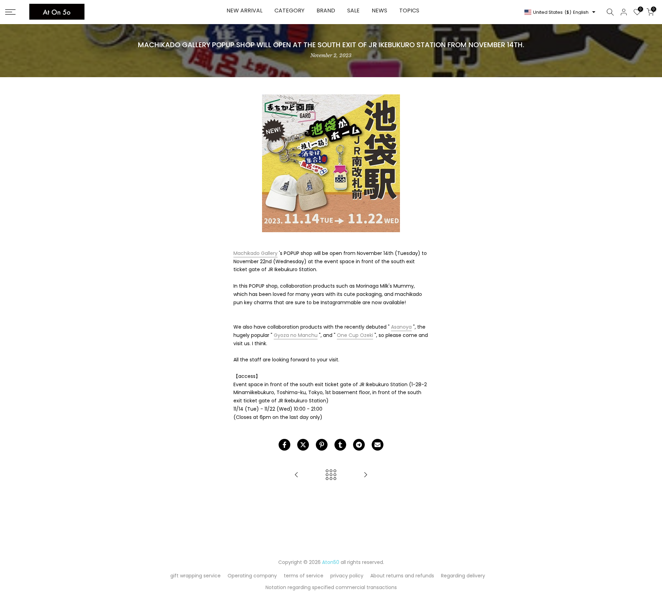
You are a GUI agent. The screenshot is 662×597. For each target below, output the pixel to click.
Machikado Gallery (255, 253)
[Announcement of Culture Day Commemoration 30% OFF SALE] (296, 475)
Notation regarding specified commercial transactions (331, 587)
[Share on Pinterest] (322, 445)
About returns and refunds (402, 575)
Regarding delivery (463, 575)
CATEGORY (289, 10)
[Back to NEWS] (331, 475)
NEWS (379, 10)
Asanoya (401, 326)
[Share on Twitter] (303, 445)
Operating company (252, 575)
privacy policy (346, 575)
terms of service (303, 575)
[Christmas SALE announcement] (365, 475)
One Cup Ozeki (355, 335)
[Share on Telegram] (359, 445)
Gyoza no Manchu (296, 335)
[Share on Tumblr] (340, 445)
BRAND (326, 10)
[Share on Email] (377, 445)
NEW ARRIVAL (244, 10)
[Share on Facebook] (284, 445)
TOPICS (409, 10)
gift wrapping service (195, 575)
